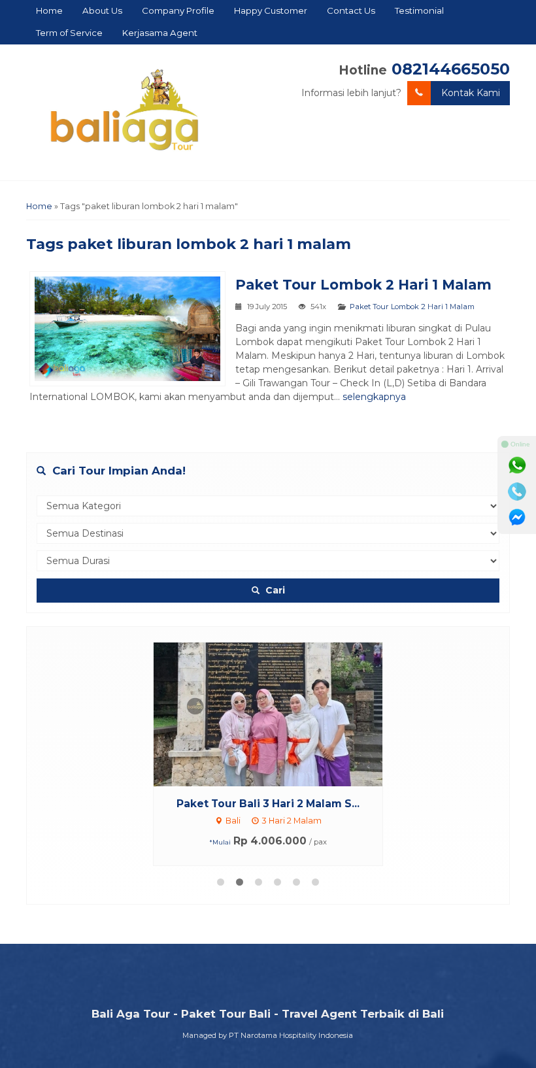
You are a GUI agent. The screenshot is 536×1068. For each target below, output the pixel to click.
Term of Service (69, 32)
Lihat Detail (280, 714)
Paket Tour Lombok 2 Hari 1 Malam (363, 284)
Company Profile (178, 10)
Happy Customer (270, 10)
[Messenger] (517, 517)
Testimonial (419, 10)
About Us (102, 10)
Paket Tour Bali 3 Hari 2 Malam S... (268, 803)
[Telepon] (517, 491)
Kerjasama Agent (159, 32)
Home (49, 10)
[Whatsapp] (517, 465)
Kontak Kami (470, 93)
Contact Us (351, 10)
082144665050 (451, 68)
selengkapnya (374, 397)
